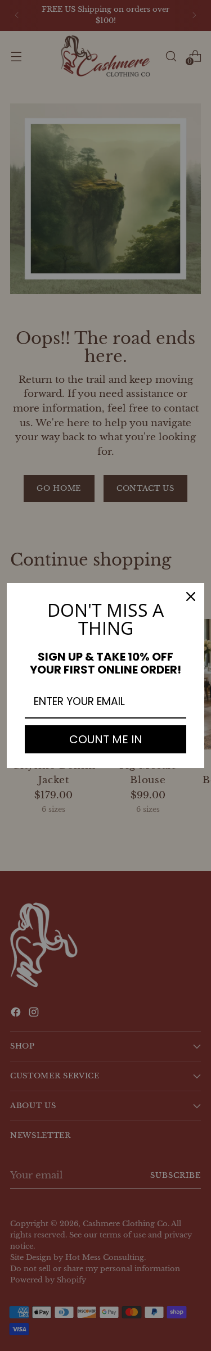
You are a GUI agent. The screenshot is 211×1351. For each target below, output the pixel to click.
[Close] (190, 596)
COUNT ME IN (105, 739)
